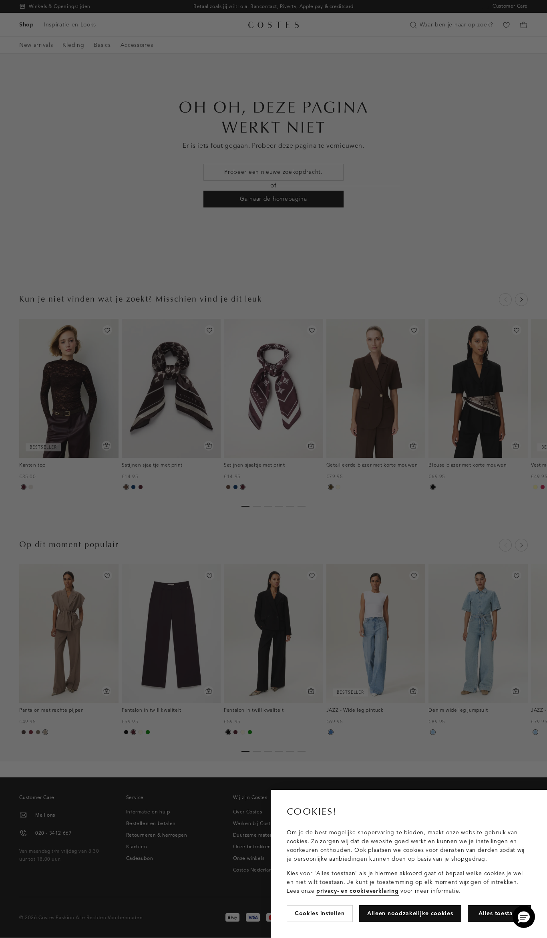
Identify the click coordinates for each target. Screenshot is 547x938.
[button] (524, 917)
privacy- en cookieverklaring (357, 891)
